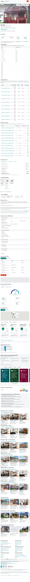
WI (9, 3)
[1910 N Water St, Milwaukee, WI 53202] (24, 502)
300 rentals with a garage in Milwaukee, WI (7, 426)
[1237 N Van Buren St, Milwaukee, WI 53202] (14, 459)
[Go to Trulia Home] (2, 1)
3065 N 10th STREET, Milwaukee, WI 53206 (7, 153)
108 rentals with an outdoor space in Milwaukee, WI (8, 482)
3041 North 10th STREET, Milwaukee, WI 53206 (8, 140)
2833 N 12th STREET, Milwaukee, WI (6, 91)
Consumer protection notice (12, 563)
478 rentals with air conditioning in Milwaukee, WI (8, 441)
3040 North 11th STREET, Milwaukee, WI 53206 (8, 127)
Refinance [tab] (15, 161)
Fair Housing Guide (11, 569)
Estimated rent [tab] (10, 161)
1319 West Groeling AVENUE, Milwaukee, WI (7, 88)
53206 (15, 3)
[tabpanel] (15, 169)
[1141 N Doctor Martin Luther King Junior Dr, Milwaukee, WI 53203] (14, 502)
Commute (19, 367)
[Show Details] (28, 48)
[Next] (28, 418)
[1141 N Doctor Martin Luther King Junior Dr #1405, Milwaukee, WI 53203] (5, 487)
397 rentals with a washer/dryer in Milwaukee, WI (8, 469)
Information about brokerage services (5, 563)
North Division (26, 210)
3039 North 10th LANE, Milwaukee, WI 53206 (7, 130)
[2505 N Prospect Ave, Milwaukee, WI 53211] (14, 487)
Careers (14, 569)
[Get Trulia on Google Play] (10, 566)
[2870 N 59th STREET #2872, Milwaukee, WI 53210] (14, 515)
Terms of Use (23, 569)
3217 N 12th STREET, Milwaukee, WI (6, 95)
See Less (3, 253)
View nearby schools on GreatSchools (7, 340)
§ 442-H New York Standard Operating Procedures (6, 562)
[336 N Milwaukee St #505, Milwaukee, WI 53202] (14, 431)
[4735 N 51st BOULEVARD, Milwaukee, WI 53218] (5, 515)
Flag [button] (7, 380)
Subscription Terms (27, 569)
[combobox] (16, 1)
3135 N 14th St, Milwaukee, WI (5, 119)
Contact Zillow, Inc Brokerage (4, 564)
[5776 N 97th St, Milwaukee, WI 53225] (23, 487)
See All (2, 363)
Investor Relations (19, 569)
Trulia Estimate (4, 45)
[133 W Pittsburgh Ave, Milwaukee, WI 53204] (14, 417)
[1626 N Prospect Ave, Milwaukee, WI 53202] (23, 459)
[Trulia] (1, 566)
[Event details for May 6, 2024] (28, 262)
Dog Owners (10, 367)
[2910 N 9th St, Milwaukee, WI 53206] (14, 529)
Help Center (16, 575)
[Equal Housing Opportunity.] (9, 575)
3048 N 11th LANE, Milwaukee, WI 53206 (7, 145)
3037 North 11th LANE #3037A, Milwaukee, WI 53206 (8, 155)
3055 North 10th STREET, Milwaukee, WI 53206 (8, 150)
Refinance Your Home (4, 29)
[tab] (3, 258)
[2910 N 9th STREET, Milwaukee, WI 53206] (5, 529)
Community (5, 367)
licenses (13, 561)
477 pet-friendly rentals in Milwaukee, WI (7, 412)
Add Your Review (15, 383)
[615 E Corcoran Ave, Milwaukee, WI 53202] (5, 417)
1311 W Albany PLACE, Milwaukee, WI (6, 98)
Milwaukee (11, 3)
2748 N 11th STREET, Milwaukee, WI (6, 105)
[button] (28, 1)
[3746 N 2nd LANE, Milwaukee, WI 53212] (24, 515)
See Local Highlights (9, 349)
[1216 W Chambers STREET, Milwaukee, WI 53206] (24, 529)
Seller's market (15, 294)
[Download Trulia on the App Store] (5, 566)
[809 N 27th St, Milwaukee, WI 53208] (23, 445)
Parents (15, 367)
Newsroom (16, 569)
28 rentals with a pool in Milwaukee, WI (7, 454)
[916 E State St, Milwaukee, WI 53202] (23, 431)
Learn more (2, 342)
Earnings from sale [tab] (4, 161)
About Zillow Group (6, 569)
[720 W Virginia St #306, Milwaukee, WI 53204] (23, 417)
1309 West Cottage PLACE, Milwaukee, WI (7, 112)
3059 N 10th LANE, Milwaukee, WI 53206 (7, 135)
